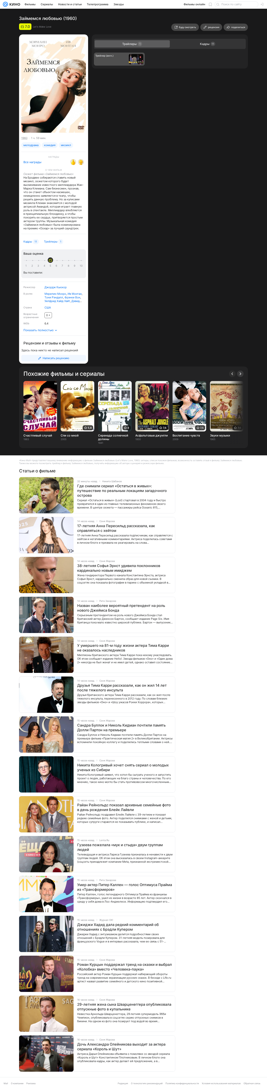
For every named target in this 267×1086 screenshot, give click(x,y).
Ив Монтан (75, 293)
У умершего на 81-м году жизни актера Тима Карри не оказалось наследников (123, 647)
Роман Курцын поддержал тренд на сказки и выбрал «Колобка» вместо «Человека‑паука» (124, 966)
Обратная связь (252, 1083)
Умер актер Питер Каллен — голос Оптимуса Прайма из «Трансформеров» (124, 887)
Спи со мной (70, 435)
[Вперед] (240, 374)
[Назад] (232, 374)
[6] (57, 265)
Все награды (32, 162)
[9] (75, 265)
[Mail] (5, 4)
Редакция (123, 1083)
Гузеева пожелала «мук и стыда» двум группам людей (120, 847)
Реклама (31, 1083)
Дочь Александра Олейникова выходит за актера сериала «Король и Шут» (121, 1046)
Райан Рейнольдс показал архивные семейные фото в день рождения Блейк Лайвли (124, 807)
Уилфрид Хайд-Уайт (57, 301)
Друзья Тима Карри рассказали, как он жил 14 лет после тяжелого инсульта (122, 687)
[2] (32, 265)
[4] (45, 265)
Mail (6, 1083)
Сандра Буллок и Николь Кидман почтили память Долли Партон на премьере (121, 727)
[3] (38, 265)
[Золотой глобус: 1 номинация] (81, 162)
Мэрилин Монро (55, 293)
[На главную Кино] (14, 4)
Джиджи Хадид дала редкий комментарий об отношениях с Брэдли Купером (118, 927)
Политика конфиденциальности (182, 1083)
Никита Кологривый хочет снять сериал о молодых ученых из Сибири (123, 767)
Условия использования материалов (221, 1083)
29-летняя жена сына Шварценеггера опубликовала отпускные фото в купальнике (124, 1006)
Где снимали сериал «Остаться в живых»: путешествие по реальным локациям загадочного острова (122, 491)
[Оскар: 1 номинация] (73, 162)
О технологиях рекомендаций (147, 1083)
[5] (51, 265)
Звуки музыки (220, 435)
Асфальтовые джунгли (151, 435)
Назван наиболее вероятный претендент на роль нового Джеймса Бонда (121, 608)
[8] (69, 265)
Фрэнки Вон (72, 297)
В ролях (28, 293)
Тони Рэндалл (53, 297)
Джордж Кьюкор (55, 287)
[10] (81, 265)
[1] (26, 265)
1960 (24, 138)
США (47, 307)
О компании (17, 1083)
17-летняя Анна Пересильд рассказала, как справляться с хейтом (116, 528)
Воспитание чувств (186, 435)
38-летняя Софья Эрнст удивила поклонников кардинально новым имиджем (118, 568)
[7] (63, 265)
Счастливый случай (37, 435)
